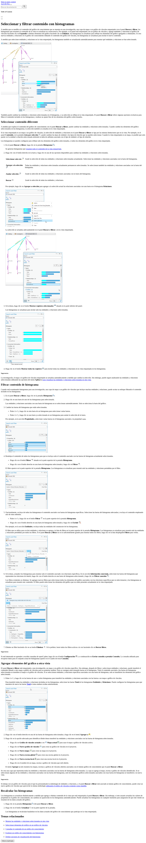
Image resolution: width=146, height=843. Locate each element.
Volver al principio (7, 841)
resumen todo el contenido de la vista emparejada (43, 149)
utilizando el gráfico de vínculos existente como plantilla (66, 786)
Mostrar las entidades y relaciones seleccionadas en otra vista (27, 821)
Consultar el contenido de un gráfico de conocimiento (24, 829)
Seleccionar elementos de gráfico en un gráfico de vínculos (26, 825)
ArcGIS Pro (5, 4)
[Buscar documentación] (24, 6)
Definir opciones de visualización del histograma (22, 837)
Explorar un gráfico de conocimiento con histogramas (24, 833)
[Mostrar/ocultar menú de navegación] (11, 4)
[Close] (2, 16)
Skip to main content (8, 2)
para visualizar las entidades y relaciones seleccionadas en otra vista (67, 380)
